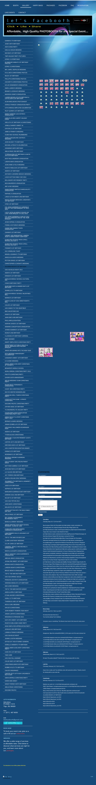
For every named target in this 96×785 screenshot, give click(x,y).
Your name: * (41, 487)
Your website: (41, 495)
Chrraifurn (46, 519)
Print (6, 776)
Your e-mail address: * (47, 491)
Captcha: (46, 499)
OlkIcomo (45, 652)
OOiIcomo (45, 627)
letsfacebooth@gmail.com (13, 719)
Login (92, 776)
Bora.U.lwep (46, 609)
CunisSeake (46, 678)
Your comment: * (42, 475)
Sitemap (10, 776)
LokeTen (45, 664)
